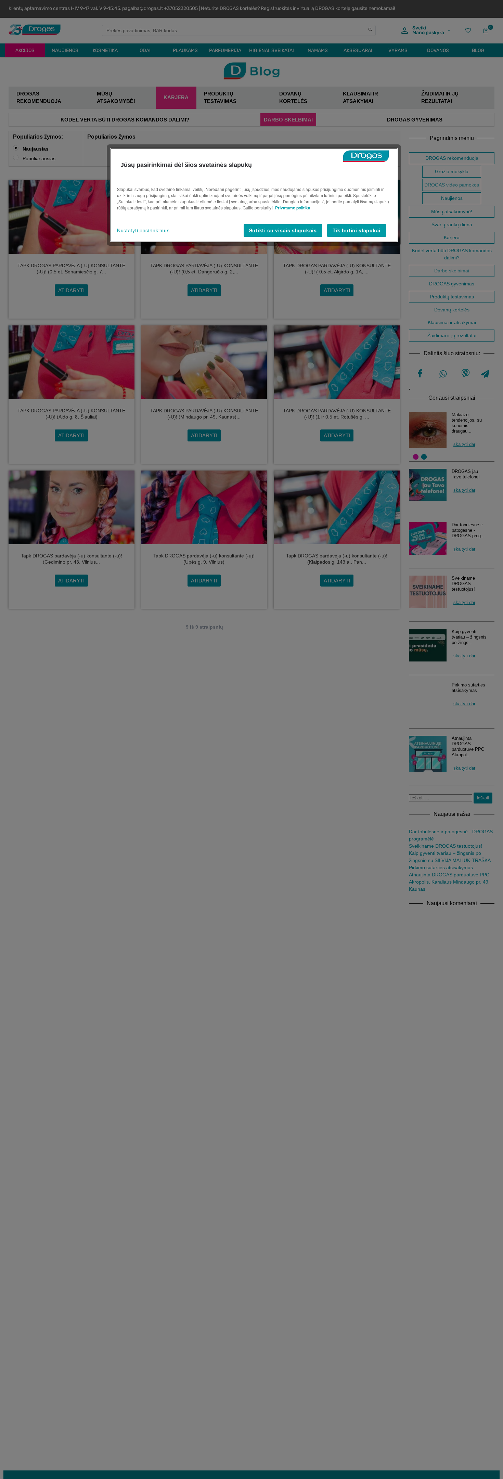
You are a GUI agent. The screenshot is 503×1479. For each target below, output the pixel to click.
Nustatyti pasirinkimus (143, 230)
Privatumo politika (292, 208)
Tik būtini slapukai (357, 230)
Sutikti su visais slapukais (283, 230)
